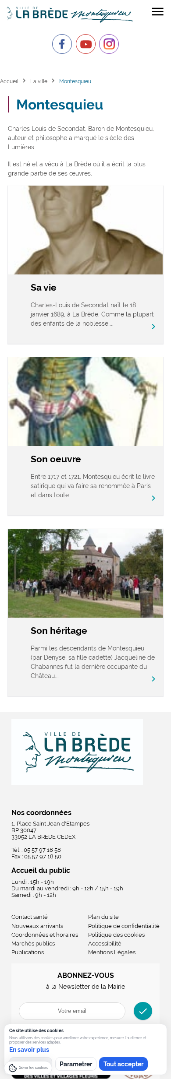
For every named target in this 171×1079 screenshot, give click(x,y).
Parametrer (76, 1064)
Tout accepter (123, 1064)
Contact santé (29, 917)
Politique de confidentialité (124, 926)
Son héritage (59, 630)
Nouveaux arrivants (37, 926)
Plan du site (103, 917)
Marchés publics (33, 943)
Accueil (9, 81)
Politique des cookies (116, 934)
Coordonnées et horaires (44, 934)
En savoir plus (29, 1049)
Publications (27, 952)
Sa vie (44, 287)
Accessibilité (104, 943)
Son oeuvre (56, 458)
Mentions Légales (111, 952)
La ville (38, 81)
